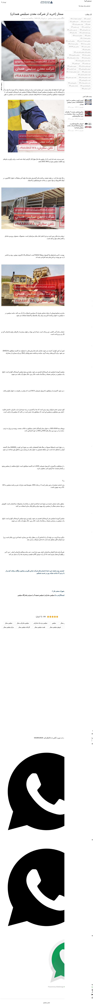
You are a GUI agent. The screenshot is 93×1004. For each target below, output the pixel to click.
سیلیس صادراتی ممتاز (23, 623)
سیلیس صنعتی (85, 46)
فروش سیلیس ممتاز (55, 627)
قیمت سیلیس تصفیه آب (72, 71)
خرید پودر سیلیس (72, 29)
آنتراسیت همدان (85, 21)
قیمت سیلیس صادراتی (84, 74)
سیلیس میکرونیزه (74, 55)
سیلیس (87, 35)
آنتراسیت (87, 18)
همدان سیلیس (73, 85)
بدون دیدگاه (71, 107)
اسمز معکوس (74, 21)
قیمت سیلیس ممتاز (40, 627)
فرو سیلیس (76, 63)
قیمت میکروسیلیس (84, 80)
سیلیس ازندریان (77, 35)
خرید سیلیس (75, 27)
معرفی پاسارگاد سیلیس (25, 595)
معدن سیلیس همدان (84, 83)
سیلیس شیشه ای (73, 43)
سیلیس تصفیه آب (85, 38)
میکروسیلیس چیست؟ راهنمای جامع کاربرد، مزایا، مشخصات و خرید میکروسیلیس (74, 114)
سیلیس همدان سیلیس (54, 18)
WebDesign (60, 987)
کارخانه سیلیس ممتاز (24, 627)
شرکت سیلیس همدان (73, 57)
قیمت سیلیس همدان (84, 77)
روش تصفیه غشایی (84, 32)
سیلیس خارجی (70, 41)
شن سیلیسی (86, 63)
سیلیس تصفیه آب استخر (83, 41)
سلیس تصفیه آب (40, 684)
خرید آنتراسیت (86, 27)
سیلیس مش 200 (74, 46)
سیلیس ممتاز (86, 55)
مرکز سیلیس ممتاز (9, 627)
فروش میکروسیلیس (84, 69)
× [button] (92, 731)
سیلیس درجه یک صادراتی (40, 623)
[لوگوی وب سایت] (46, 2)
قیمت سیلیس (86, 71)
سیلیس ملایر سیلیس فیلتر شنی (82, 52)
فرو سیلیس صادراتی (84, 66)
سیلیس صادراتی (47, 9)
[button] (1, 86)
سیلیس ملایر (86, 49)
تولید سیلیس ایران (77, 24)
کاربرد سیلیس (86, 88)
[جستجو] (66, 6)
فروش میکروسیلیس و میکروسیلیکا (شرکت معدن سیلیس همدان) (75, 125)
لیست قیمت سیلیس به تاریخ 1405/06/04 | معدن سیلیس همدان (75, 102)
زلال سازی (73, 32)
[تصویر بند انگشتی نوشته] (88, 103)
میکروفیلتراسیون (85, 85)
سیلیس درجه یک (85, 43)
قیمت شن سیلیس (71, 77)
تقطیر (87, 24)
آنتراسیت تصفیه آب (76, 18)
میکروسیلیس (72, 83)
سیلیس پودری (41, 697)
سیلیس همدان (86, 57)
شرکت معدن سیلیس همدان (83, 60)
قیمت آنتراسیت (71, 69)
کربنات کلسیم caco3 (38, 701)
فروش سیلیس (71, 66)
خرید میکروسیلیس (85, 29)
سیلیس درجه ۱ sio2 (39, 687)
